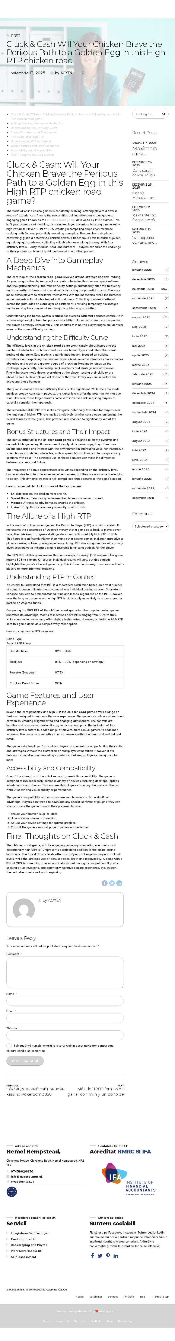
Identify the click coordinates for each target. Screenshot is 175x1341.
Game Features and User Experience (35, 146)
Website (11, 1028)
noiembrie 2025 (143, 289)
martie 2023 (140, 469)
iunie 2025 (139, 336)
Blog (142, 1296)
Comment (14, 954)
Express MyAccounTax (51, 8)
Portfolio (129, 1296)
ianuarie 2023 (142, 478)
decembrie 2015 (143, 497)
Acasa (80, 1296)
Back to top (162, 1296)
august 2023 (141, 441)
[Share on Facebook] (105, 883)
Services (113, 1296)
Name (11, 993)
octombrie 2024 (143, 402)
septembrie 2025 (144, 308)
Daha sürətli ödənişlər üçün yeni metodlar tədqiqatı (144, 173)
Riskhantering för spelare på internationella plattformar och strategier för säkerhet (144, 218)
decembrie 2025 (143, 279)
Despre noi (95, 1296)
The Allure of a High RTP (27, 137)
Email (11, 1011)
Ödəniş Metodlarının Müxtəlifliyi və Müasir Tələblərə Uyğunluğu (143, 195)
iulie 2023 (139, 450)
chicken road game (61, 220)
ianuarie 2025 (142, 384)
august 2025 (141, 317)
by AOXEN (63, 72)
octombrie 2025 (143, 298)
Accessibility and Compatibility (31, 150)
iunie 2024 (139, 431)
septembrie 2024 (144, 412)
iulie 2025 (139, 326)
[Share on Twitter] (112, 883)
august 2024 (141, 421)
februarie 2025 (142, 374)
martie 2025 (140, 365)
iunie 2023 (139, 460)
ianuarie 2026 (142, 269)
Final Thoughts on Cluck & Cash (32, 154)
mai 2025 (139, 345)
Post (15, 35)
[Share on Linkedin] (119, 883)
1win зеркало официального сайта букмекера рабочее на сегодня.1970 (145, 240)
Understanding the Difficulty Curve (34, 128)
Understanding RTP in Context (31, 141)
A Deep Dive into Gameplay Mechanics (37, 123)
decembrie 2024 (143, 393)
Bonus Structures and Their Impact (34, 132)
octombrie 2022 (143, 488)
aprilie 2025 (140, 355)
